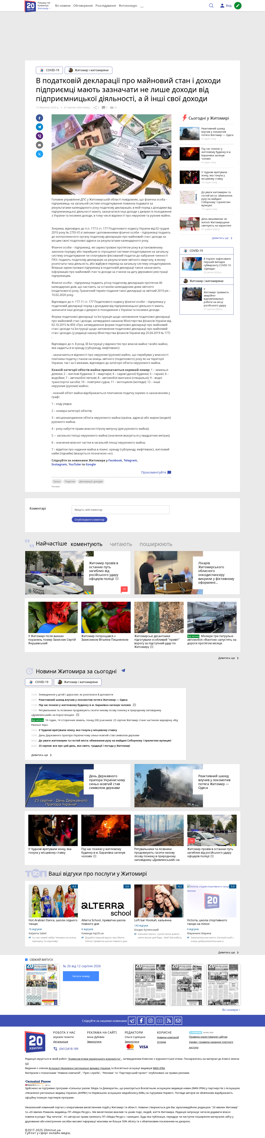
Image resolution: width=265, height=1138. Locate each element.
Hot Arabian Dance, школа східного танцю (53, 922)
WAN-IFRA (159, 1068)
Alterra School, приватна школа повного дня (103, 922)
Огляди (161, 1042)
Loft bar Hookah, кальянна (152, 920)
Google (91, 464)
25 (113, 108)
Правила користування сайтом (208, 1036)
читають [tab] (121, 544)
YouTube (75, 464)
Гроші (57, 481)
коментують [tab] (87, 544)
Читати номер (81, 976)
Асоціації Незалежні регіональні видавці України (80, 1068)
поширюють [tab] (156, 544)
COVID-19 (52, 70)
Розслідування (106, 6)
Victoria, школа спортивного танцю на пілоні (207, 922)
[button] (123, 671)
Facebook (115, 460)
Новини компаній (168, 1037)
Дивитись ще (223, 238)
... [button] (141, 6)
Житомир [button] (43, 8)
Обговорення (83, 6)
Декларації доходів (91, 481)
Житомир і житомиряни (92, 70)
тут (27, 1063)
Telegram (130, 460)
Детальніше (60, 1041)
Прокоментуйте (156, 472)
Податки (70, 481)
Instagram (59, 464)
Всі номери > (231, 1009)
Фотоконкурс (128, 6)
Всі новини (62, 6)
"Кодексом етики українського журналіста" (95, 1058)
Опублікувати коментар (89, 519)
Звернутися (94, 1041)
